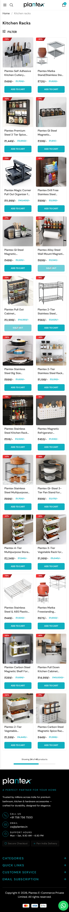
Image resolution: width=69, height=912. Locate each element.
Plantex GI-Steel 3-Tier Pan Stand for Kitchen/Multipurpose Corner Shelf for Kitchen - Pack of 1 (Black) (51, 490)
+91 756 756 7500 (21, 817)
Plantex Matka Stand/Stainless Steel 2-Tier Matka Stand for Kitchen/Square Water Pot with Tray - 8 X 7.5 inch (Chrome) (51, 73)
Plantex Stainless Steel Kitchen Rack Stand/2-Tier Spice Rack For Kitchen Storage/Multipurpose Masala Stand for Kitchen (17, 431)
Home (6, 13)
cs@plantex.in (18, 826)
